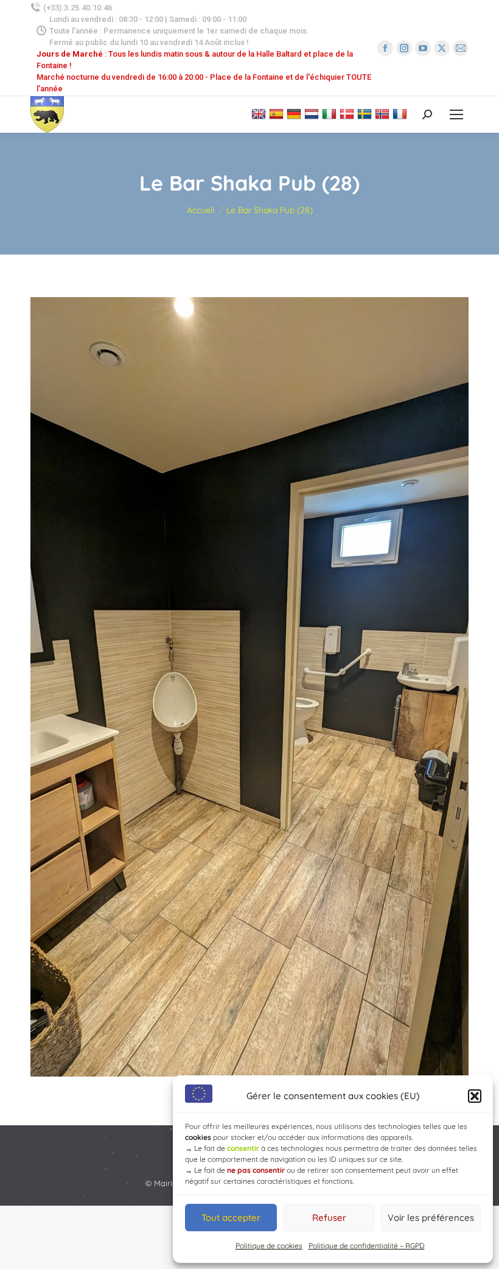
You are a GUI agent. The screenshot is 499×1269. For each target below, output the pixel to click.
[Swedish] (366, 113)
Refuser (329, 1217)
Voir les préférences (431, 1217)
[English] (260, 113)
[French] (401, 113)
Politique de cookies (269, 1245)
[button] (475, 1096)
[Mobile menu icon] (456, 114)
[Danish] (348, 113)
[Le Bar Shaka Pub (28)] (249, 687)
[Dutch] (313, 113)
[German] (295, 113)
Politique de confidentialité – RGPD (367, 1245)
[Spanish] (278, 113)
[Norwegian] (384, 113)
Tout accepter (230, 1217)
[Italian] (331, 113)
